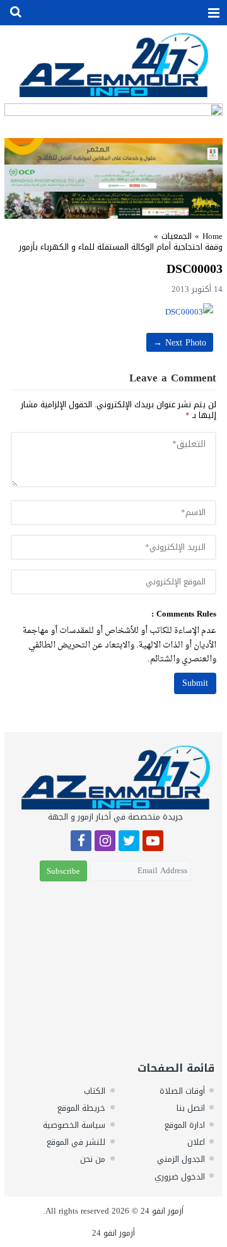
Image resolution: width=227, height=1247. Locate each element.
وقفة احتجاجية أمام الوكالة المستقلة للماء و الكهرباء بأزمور (121, 247)
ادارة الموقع (185, 1125)
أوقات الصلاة (182, 1091)
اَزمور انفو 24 (162, 1211)
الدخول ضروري (179, 1177)
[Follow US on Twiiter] (129, 842)
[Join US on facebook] (81, 842)
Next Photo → (179, 342)
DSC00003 (194, 269)
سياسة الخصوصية (74, 1125)
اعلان (196, 1142)
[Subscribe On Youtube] (153, 842)
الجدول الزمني (181, 1159)
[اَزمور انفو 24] (113, 64)
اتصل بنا (191, 1108)
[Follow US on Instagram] (105, 842)
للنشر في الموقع (76, 1142)
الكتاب (94, 1091)
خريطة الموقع (81, 1108)
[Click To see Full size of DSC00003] (113, 311)
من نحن (92, 1159)
